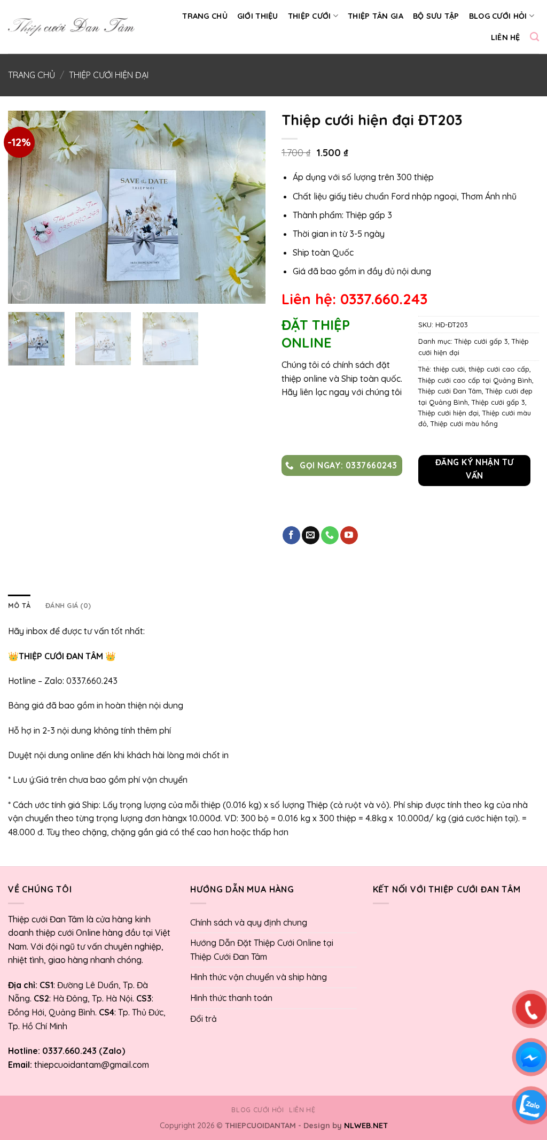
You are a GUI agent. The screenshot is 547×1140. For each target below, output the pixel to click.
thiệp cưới (449, 369)
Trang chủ (205, 16)
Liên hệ (505, 37)
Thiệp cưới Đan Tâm (450, 391)
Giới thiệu (257, 16)
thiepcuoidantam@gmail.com (91, 1064)
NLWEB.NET (366, 1125)
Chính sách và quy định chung (248, 922)
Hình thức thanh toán (231, 997)
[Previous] (26, 207)
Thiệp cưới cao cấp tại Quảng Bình (475, 380)
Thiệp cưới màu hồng (464, 423)
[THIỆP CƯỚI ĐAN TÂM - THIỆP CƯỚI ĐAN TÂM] (71, 27)
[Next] (246, 207)
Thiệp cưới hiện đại (109, 75)
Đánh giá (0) (68, 605)
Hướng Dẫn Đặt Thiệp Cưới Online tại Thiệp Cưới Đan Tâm (261, 949)
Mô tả (19, 605)
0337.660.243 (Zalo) (82, 1050)
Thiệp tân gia (375, 16)
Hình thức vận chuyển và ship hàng (258, 977)
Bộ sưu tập (436, 16)
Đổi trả (203, 1018)
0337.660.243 (92, 680)
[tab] (19, 605)
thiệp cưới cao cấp (498, 369)
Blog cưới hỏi (498, 16)
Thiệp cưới (309, 16)
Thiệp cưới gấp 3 (481, 341)
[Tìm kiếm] (534, 37)
